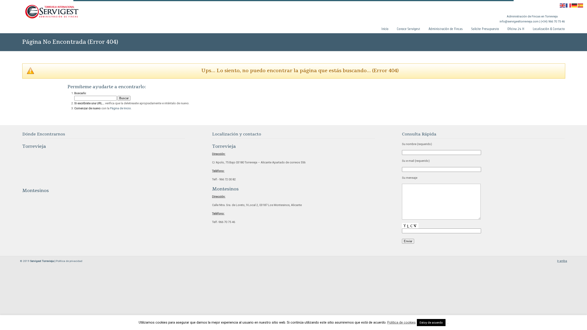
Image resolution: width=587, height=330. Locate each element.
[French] (569, 5)
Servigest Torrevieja (51, 11)
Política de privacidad (69, 261)
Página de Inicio (120, 108)
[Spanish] (581, 5)
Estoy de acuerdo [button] (431, 322)
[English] (563, 5)
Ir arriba (562, 261)
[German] (575, 5)
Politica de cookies (401, 322)
